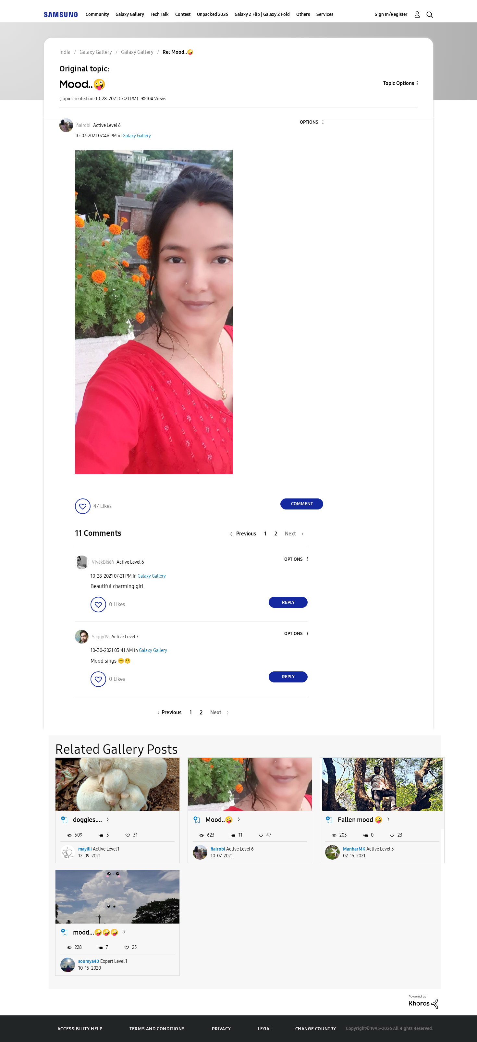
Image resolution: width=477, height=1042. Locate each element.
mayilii (85, 849)
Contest (182, 14)
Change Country (315, 1029)
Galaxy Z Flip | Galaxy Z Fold (262, 14)
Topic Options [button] (398, 83)
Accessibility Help (80, 1029)
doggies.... (87, 820)
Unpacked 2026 (212, 14)
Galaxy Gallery (130, 14)
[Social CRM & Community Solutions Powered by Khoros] (423, 1002)
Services (324, 14)
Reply (288, 602)
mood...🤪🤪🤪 (95, 932)
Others (303, 14)
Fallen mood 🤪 (360, 820)
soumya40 (88, 961)
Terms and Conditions (157, 1029)
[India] (61, 14)
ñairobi (218, 849)
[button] (312, 122)
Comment (302, 504)
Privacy (221, 1029)
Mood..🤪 (219, 820)
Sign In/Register (391, 14)
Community (97, 14)
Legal (265, 1029)
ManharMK (354, 849)
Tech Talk (160, 14)
